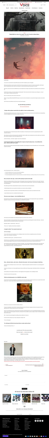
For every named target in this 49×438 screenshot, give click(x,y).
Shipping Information (28, 421)
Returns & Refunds (27, 425)
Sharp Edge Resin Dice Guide (6, 421)
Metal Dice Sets (24, 403)
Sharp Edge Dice (5, 403)
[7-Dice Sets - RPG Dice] (16, 398)
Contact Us (26, 429)
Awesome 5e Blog (24, 10)
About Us (26, 420)
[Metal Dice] (26, 398)
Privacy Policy (27, 424)
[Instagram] (4, 2)
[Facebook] (2, 2)
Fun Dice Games (4, 425)
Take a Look (24, 24)
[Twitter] (42, 421)
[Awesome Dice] (24, 5)
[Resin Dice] (36, 398)
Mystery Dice (16, 428)
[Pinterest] (35, 421)
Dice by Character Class (5, 420)
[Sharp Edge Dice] (6, 398)
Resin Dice (33, 403)
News (24, 32)
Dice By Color (16, 424)
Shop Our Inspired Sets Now (24, 106)
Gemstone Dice (17, 425)
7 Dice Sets (14, 403)
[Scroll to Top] (47, 434)
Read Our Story (30, 2)
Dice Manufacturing (17, 429)
